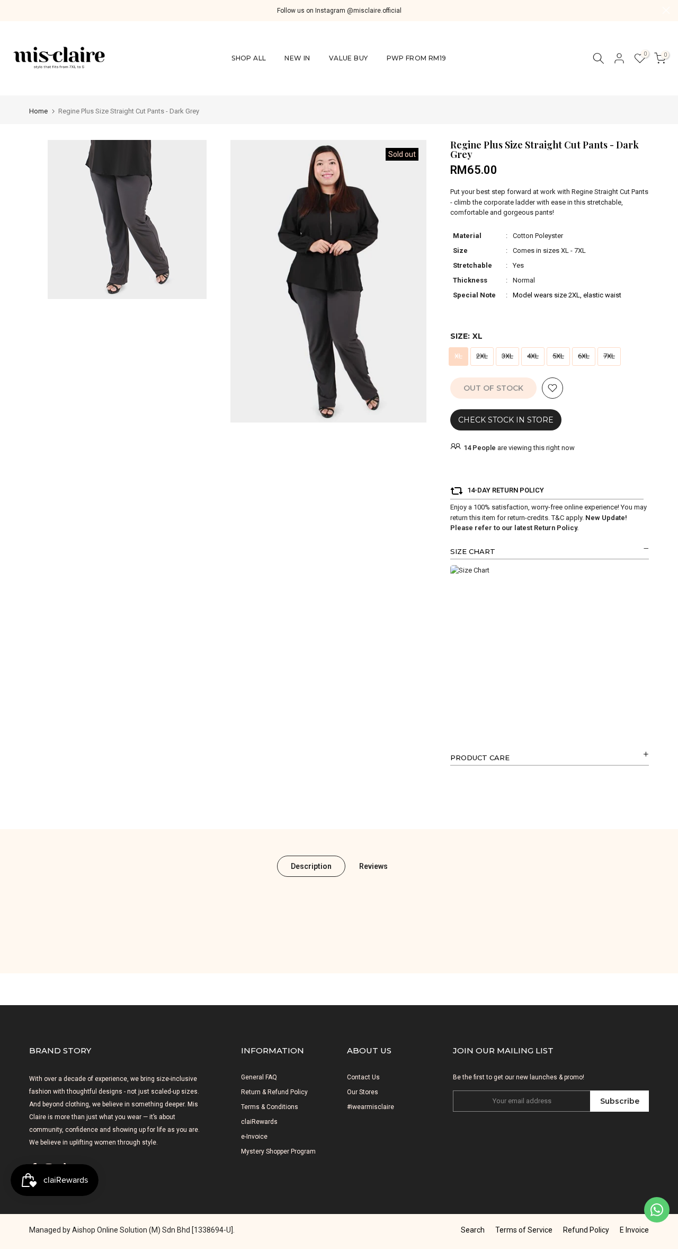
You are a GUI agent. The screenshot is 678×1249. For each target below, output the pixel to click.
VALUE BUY (348, 58)
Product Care (480, 757)
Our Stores (362, 1092)
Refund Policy (586, 1230)
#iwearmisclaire (370, 1107)
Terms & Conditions (269, 1107)
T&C (557, 518)
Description (311, 865)
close (12, 10)
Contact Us (363, 1077)
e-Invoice (254, 1136)
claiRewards (259, 1121)
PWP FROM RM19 (417, 58)
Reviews (373, 865)
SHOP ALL (248, 58)
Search (473, 1230)
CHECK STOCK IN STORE (506, 420)
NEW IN (297, 58)
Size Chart (472, 551)
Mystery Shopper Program (278, 1151)
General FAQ (259, 1077)
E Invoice (634, 1230)
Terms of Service (523, 1230)
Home (38, 111)
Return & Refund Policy (274, 1092)
